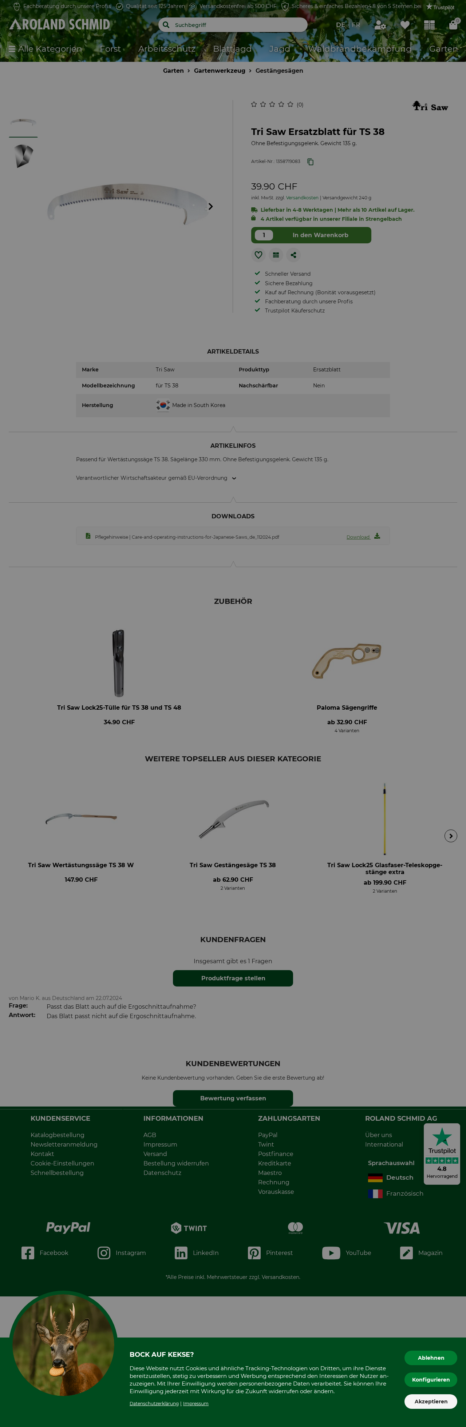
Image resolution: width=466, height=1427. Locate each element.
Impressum (196, 1403)
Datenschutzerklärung (154, 1403)
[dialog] (233, 713)
